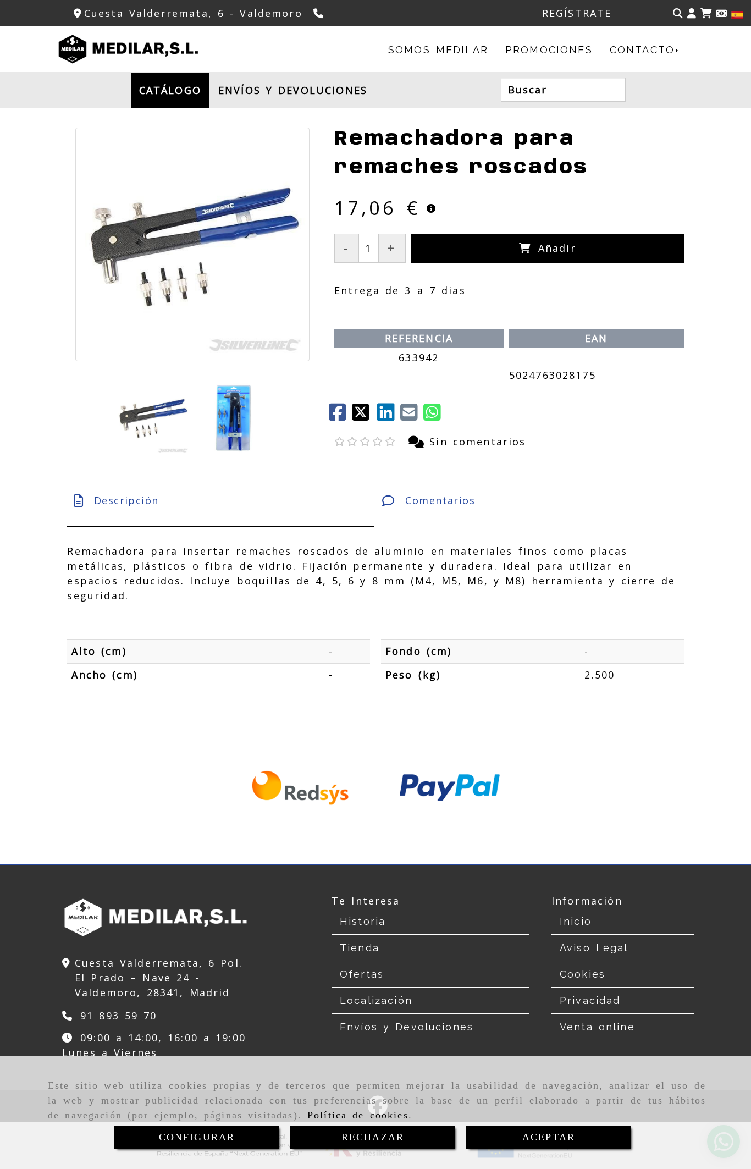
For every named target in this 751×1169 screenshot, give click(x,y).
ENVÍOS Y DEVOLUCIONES (292, 90)
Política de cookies (357, 1115)
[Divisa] (721, 13)
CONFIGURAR (197, 1137)
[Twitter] (364, 415)
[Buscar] (678, 13)
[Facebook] (340, 415)
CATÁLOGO (170, 90)
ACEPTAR (548, 1137)
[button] (691, 13)
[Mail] (411, 415)
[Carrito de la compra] (706, 13)
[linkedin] (388, 415)
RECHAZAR (372, 1137)
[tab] (220, 500)
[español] (737, 13)
